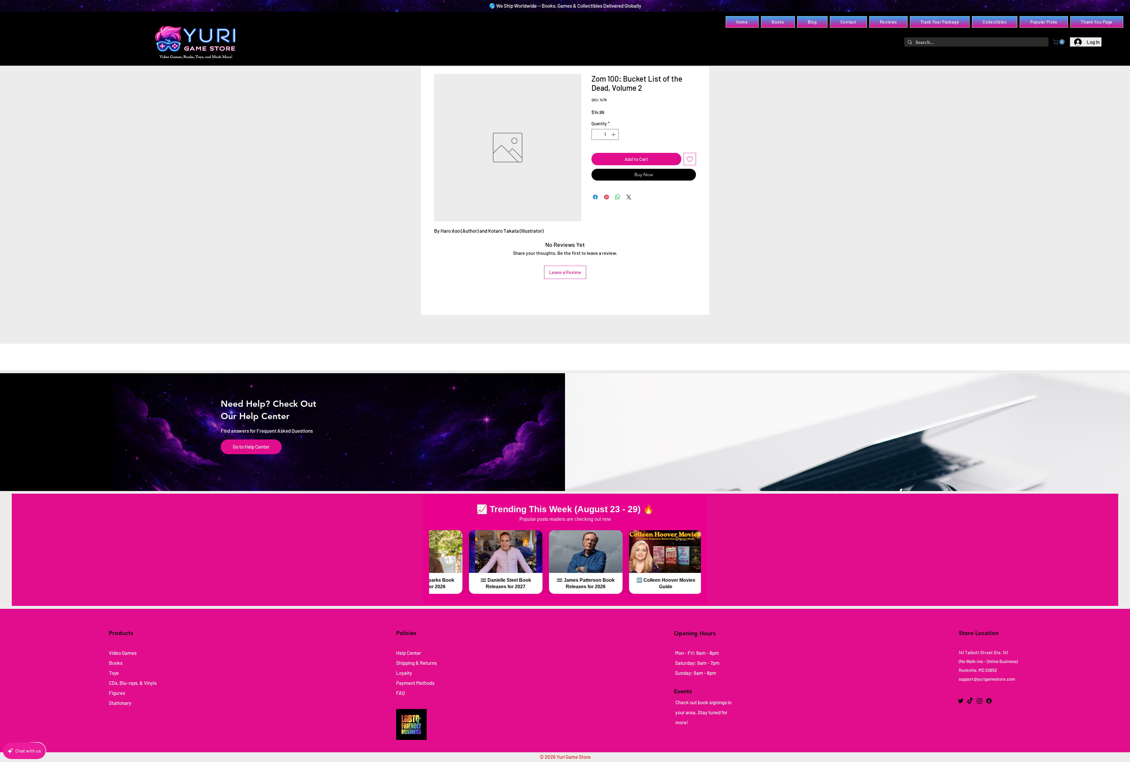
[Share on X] (628, 197)
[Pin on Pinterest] (606, 197)
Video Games (123, 653)
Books (115, 663)
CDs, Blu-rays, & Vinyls (133, 683)
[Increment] (614, 134)
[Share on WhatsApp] (617, 197)
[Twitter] (960, 701)
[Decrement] (596, 134)
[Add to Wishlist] (690, 159)
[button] (1059, 41)
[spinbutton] (605, 134)
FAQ (400, 693)
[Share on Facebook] (595, 197)
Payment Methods (415, 683)
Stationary (120, 703)
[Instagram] (979, 701)
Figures (117, 693)
